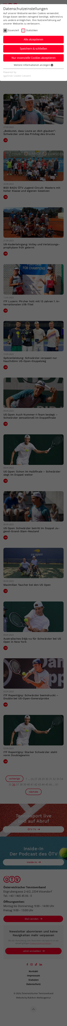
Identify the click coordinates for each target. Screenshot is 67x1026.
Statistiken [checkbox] (32, 30)
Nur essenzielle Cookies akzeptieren (34, 58)
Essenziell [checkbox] (13, 30)
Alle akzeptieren (33, 39)
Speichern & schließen (33, 48)
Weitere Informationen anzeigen (32, 64)
